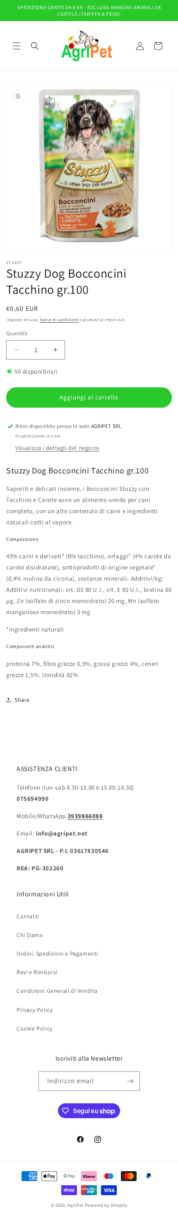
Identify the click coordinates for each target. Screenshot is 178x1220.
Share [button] (22, 700)
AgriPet (75, 1205)
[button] (16, 46)
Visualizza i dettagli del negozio (57, 447)
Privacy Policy (35, 1009)
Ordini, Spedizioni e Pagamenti (57, 953)
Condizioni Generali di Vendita (57, 990)
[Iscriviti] (130, 1081)
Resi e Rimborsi (37, 972)
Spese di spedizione (59, 319)
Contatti (28, 916)
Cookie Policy (35, 1028)
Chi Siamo (30, 935)
